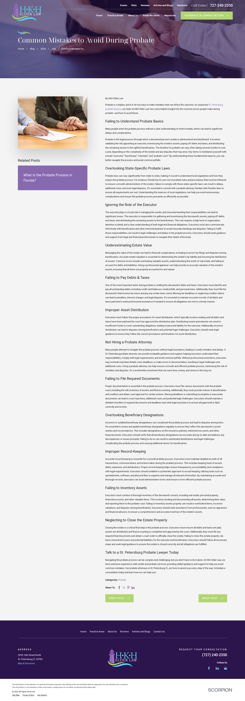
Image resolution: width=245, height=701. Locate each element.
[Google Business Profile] (225, 668)
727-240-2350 (221, 5)
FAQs (134, 5)
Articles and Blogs (163, 5)
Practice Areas (97, 631)
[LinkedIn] (217, 668)
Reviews (145, 5)
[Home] (26, 12)
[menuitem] (16, 695)
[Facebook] (209, 668)
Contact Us (159, 631)
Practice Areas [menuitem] (115, 15)
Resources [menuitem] (170, 15)
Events (123, 5)
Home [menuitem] (99, 15)
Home (83, 631)
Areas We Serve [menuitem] (151, 15)
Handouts (182, 5)
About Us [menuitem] (133, 15)
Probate (122, 580)
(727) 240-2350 (214, 655)
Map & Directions (26, 663)
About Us (112, 631)
